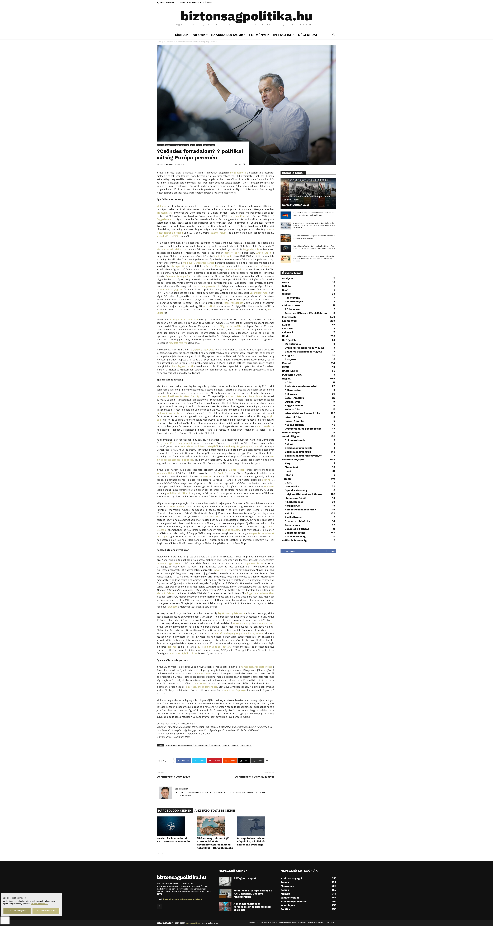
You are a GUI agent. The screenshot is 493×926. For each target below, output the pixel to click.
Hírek (285, 336)
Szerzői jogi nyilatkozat (268, 922)
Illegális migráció (295, 498)
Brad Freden (225, 473)
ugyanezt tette (254, 563)
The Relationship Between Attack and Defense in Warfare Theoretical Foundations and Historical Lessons (313, 258)
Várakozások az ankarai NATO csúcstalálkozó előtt (173, 840)
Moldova (161, 206)
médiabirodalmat (235, 269)
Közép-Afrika (293, 417)
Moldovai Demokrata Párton (198, 262)
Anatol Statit (263, 252)
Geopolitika (292, 486)
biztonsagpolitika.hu (193, 923)
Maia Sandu (256, 396)
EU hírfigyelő (293, 343)
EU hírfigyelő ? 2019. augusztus (254, 776)
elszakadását (238, 216)
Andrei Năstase (235, 396)
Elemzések (169, 42)
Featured (287, 328)
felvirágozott (177, 266)
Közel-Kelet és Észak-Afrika (302, 413)
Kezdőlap (160, 42)
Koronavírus (292, 505)
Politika (199, 145)
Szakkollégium (291, 436)
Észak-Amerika (294, 397)
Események (259, 35)
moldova (226, 745)
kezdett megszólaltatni (205, 286)
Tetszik (331, 551)
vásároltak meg (258, 292)
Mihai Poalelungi (242, 623)
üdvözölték (200, 683)
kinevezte (269, 486)
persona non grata (203, 349)
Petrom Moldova (215, 266)
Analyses (287, 278)
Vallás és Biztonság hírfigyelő (303, 351)
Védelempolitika (295, 532)
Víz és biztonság (295, 536)
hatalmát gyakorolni (168, 563)
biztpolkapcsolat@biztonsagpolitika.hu (183, 899)
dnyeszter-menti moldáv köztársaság (179, 745)
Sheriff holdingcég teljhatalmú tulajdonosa (239, 633)
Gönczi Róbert (167, 164)
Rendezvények (294, 301)
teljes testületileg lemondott (200, 686)
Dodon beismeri (176, 506)
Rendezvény (292, 297)
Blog (285, 290)
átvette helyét (218, 232)
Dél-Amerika (293, 390)
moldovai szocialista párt (171, 413)
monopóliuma (261, 266)
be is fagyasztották (183, 366)
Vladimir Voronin (223, 256)
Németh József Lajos (295, 204)
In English (282, 35)
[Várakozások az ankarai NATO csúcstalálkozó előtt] (175, 826)
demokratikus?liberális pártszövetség (178, 396)
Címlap (181, 35)
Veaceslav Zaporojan (235, 690)
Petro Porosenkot (233, 302)
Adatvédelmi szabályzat (316, 922)
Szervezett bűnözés (297, 521)
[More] (267, 760)
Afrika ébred (293, 309)
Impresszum (253, 922)
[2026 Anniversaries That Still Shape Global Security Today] (308, 193)
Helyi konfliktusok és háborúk (303, 494)
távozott (172, 606)
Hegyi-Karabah (294, 405)
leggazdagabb (251, 249)
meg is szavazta (231, 529)
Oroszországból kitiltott (183, 653)
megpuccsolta (238, 172)
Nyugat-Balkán (294, 424)
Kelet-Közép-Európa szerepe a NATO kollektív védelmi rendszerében (253, 893)
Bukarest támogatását (178, 276)
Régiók (168, 145)
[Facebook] (159, 906)
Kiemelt (287, 363)
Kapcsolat (330, 922)
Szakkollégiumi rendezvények (303, 455)
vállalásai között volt (178, 493)
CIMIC (288, 482)
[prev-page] (158, 853)
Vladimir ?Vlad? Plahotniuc (172, 249)
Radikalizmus (293, 517)
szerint (266, 479)
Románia (235, 745)
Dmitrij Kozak (236, 469)
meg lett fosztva (178, 342)
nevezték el (220, 569)
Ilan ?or (172, 646)
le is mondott (266, 623)
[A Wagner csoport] (225, 881)
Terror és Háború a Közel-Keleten (306, 313)
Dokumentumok (295, 440)
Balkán (286, 286)
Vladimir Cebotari (166, 593)
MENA (286, 367)
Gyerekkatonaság (296, 490)
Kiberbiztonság (294, 501)
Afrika (288, 382)
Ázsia (285, 282)
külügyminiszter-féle (229, 326)
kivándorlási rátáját (167, 236)
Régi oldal (308, 35)
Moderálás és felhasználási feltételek (292, 922)
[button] (333, 35)
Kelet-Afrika (292, 409)
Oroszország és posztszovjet (180, 145)
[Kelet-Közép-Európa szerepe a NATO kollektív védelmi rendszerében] (225, 893)
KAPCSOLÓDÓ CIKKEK (174, 810)
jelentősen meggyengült (178, 443)
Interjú (289, 474)
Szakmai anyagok (208, 145)
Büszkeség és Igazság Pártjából (241, 446)
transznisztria (246, 745)
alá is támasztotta (210, 516)
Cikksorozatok (291, 305)
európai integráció (201, 745)
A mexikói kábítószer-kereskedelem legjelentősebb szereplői (252, 906)
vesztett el (209, 306)
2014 (233, 289)
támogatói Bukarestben (184, 319)
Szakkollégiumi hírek (298, 451)
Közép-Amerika (294, 420)
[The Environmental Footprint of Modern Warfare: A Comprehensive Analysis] (286, 238)
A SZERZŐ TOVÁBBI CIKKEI (215, 810)
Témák (193, 145)
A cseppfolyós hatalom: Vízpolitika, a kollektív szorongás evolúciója (252, 841)
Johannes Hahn (165, 473)
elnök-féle (239, 329)
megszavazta (204, 673)
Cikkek (286, 293)
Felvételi (287, 332)
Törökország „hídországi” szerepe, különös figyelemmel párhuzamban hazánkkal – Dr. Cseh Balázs (215, 843)
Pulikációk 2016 (292, 374)
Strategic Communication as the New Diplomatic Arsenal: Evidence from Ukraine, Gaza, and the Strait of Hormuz (314, 225)
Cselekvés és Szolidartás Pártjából (199, 446)
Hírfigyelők (289, 340)
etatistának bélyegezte (170, 289)
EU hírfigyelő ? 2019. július (173, 776)
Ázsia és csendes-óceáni (300, 386)
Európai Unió (215, 745)
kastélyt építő (233, 252)
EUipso (286, 324)
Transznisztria (165, 212)
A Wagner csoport (245, 878)
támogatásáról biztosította (256, 666)
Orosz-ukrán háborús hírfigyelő (304, 347)
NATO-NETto (290, 370)
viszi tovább (264, 426)
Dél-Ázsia (291, 394)
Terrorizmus (292, 525)
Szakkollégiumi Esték (298, 447)
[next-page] (162, 853)
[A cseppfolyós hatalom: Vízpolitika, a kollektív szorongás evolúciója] (255, 826)
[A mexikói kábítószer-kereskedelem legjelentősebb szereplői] (225, 906)
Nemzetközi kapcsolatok (300, 509)
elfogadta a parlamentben (259, 593)
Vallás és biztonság (297, 528)
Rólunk (289, 444)
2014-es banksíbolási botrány (214, 646)
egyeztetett (206, 476)
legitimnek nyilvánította (231, 613)
